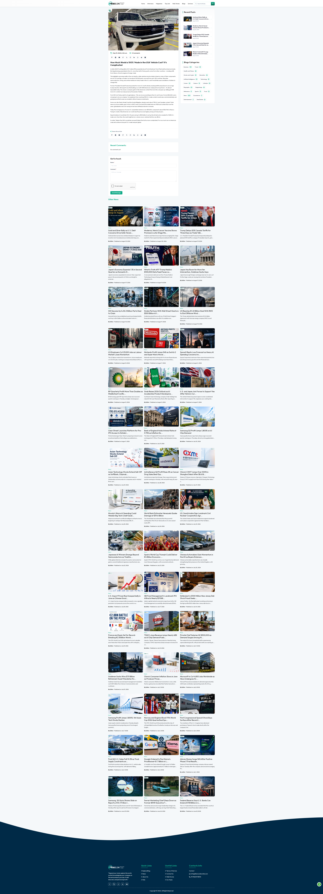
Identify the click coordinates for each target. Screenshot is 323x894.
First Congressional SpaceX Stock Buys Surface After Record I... (196, 719)
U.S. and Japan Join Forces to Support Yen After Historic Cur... (197, 392)
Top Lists (167, 3)
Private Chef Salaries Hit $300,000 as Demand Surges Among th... (195, 636)
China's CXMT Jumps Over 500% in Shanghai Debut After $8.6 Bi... (194, 473)
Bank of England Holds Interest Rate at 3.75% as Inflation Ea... (160, 431)
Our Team (169, 880)
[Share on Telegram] (115, 57)
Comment (113, 169)
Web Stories (176, 3)
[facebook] (109, 884)
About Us (145, 877)
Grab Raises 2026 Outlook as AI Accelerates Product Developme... (158, 392)
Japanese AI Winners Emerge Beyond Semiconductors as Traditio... (123, 555)
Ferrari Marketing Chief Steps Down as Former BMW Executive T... (160, 801)
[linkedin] (122, 884)
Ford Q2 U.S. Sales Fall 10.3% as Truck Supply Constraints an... (123, 760)
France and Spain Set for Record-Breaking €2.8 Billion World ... (122, 636)
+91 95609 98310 (196, 877)
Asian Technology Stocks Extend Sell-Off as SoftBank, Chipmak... (125, 473)
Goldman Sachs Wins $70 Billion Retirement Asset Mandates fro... (122, 677)
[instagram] (118, 884)
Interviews (150, 3)
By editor (182, 772)
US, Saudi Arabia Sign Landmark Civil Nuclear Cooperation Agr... (195, 514)
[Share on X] (126, 57)
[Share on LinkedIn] (134, 57)
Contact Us (169, 874)
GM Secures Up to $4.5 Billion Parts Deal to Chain (124, 312)
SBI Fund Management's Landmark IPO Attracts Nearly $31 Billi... (160, 597)
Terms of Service (171, 871)
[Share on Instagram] (130, 57)
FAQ (143, 880)
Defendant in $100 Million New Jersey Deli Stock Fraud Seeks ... (197, 597)
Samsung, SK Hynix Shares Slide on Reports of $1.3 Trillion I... (122, 801)
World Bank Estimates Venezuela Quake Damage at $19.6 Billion (160, 514)
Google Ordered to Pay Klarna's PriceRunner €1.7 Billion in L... (157, 760)
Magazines (159, 3)
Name (112, 162)
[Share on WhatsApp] (137, 57)
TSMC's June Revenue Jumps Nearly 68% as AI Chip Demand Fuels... (160, 636)
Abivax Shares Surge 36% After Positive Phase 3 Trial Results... (196, 760)
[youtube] (126, 884)
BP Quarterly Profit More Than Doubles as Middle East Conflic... (125, 392)
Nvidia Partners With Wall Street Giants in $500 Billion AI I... (161, 312)
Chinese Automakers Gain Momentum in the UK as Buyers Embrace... (196, 555)
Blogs (183, 3)
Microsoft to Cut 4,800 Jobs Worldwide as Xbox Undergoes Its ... (197, 677)
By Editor (111, 241)
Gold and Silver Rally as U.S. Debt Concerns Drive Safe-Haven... (122, 231)
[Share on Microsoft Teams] (145, 57)
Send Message (116, 193)
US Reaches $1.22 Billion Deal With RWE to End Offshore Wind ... (196, 312)
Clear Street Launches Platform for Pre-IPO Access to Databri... (124, 431)
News (144, 874)
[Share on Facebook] (122, 57)
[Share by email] (119, 57)
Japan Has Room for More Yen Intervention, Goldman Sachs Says (194, 270)
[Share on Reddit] (141, 57)
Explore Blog (146, 871)
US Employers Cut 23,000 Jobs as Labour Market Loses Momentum (125, 353)
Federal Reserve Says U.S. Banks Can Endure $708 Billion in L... (195, 801)
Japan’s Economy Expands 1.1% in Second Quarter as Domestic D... (125, 270)
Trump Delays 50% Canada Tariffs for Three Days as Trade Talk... (195, 231)
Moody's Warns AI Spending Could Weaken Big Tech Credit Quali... (122, 514)
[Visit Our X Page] (114, 884)
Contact (191, 871)
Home (143, 3)
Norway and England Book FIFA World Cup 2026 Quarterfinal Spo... (160, 719)
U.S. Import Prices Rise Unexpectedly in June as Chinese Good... (124, 597)
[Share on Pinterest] (111, 57)
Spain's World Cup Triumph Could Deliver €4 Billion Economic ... (160, 555)
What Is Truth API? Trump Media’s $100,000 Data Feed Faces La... (158, 270)
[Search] (213, 3)
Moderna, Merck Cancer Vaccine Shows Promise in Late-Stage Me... (160, 231)
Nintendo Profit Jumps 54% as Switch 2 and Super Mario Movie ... (160, 353)
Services (190, 3)
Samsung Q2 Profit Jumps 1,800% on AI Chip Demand (196, 431)
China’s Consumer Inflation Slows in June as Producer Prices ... (160, 677)
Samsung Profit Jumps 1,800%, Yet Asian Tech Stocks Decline (124, 719)
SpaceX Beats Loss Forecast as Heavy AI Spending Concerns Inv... (197, 353)
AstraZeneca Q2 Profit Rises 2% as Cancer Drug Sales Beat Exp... (161, 473)
